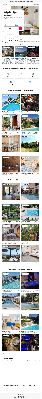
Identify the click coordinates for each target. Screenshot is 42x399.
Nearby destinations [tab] (5, 360)
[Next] (22, 44)
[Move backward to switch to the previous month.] (5, 28)
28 (15, 40)
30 (5, 42)
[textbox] (8, 25)
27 (13, 40)
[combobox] (13, 21)
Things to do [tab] (29, 360)
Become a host (36, 4)
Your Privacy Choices (23, 397)
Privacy (15, 397)
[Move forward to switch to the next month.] (17, 28)
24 (7, 40)
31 (7, 42)
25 (9, 40)
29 (17, 40)
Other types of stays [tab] (13, 360)
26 (11, 40)
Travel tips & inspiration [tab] (37, 360)
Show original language (29, 1)
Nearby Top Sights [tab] (22, 360)
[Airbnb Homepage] (4, 4)
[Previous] (19, 44)
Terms (18, 397)
